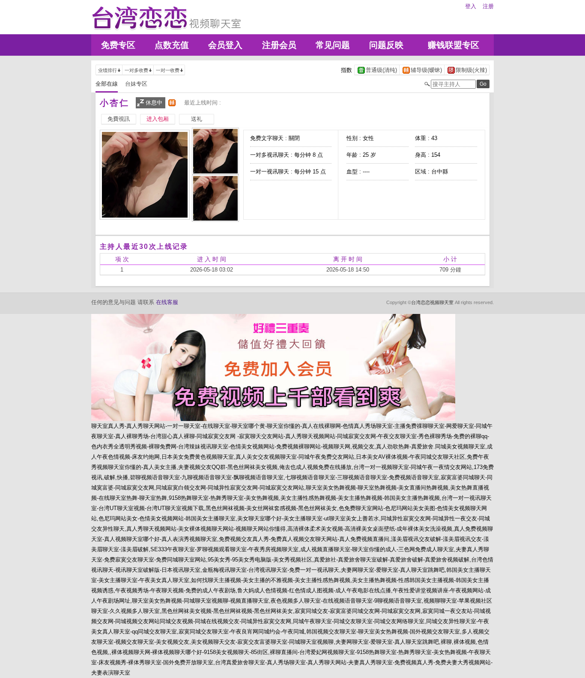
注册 (488, 6)
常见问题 (333, 45)
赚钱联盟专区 (453, 45)
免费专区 (118, 45)
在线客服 (167, 302)
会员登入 (225, 45)
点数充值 (172, 45)
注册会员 (279, 45)
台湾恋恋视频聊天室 (432, 302)
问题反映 (386, 45)
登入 (470, 6)
